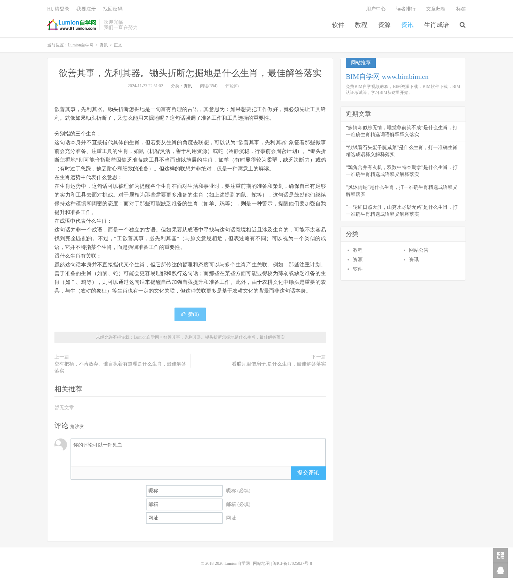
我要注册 (86, 9)
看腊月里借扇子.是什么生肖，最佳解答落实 (279, 364)
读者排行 (406, 9)
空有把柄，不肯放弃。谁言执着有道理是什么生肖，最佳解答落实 (120, 367)
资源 (384, 24)
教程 (361, 24)
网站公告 (419, 250)
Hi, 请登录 (58, 9)
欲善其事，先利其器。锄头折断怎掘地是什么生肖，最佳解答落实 (190, 73)
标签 (461, 9)
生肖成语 (436, 24)
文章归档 (436, 9)
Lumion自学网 (71, 24)
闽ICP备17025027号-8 (292, 563)
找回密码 (112, 9)
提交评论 (308, 472)
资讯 (407, 24)
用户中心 (376, 9)
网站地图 (261, 563)
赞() (193, 314)
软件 (338, 24)
